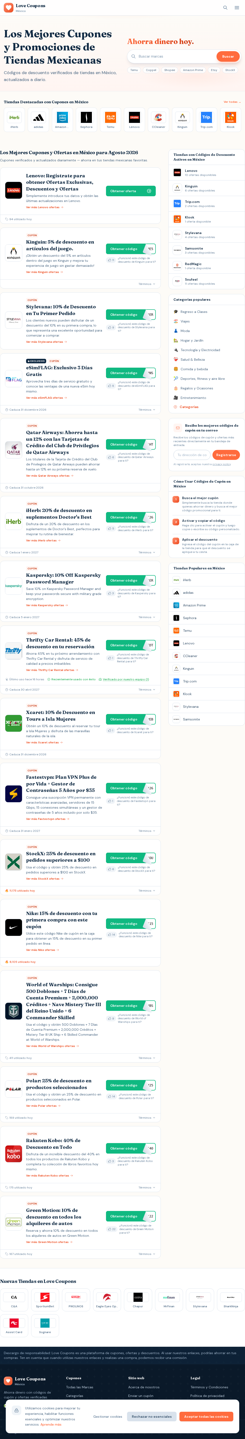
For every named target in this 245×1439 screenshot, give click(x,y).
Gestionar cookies (107, 1416)
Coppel (151, 70)
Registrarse (226, 455)
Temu (134, 70)
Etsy (214, 70)
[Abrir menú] (237, 7)
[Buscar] (225, 7)
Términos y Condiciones (209, 1387)
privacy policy (221, 464)
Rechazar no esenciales (152, 1416)
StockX (230, 70)
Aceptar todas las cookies (206, 1416)
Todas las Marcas (79, 1387)
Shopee (169, 70)
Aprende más (50, 1424)
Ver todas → (232, 102)
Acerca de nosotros (144, 1387)
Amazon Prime (193, 70)
